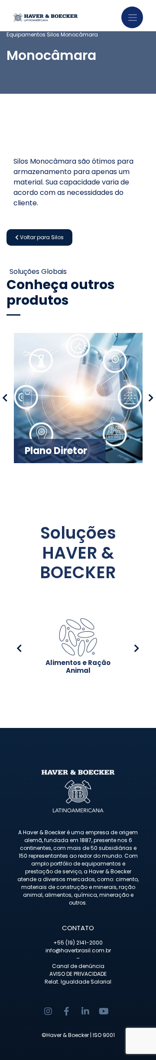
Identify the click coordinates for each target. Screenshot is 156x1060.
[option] (78, 398)
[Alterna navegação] (132, 17)
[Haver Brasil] (56, 15)
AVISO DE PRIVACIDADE (78, 974)
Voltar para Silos (41, 237)
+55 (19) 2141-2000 (78, 942)
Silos (53, 34)
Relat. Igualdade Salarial (78, 981)
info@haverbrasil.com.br (78, 950)
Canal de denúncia (78, 966)
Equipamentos (26, 34)
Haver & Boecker (67, 1035)
